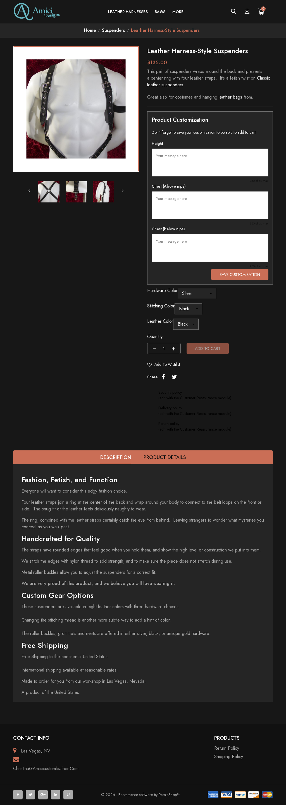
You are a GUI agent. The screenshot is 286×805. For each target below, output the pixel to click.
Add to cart (207, 348)
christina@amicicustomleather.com (45, 768)
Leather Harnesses (128, 12)
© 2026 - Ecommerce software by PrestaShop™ (140, 794)
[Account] (246, 12)
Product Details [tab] (165, 457)
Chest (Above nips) (169, 186)
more (177, 12)
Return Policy (226, 748)
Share (163, 377)
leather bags (230, 97)
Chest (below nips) (168, 229)
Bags (160, 12)
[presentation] (29, 190)
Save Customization (240, 274)
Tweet (174, 377)
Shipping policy (228, 756)
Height (157, 143)
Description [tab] (115, 457)
